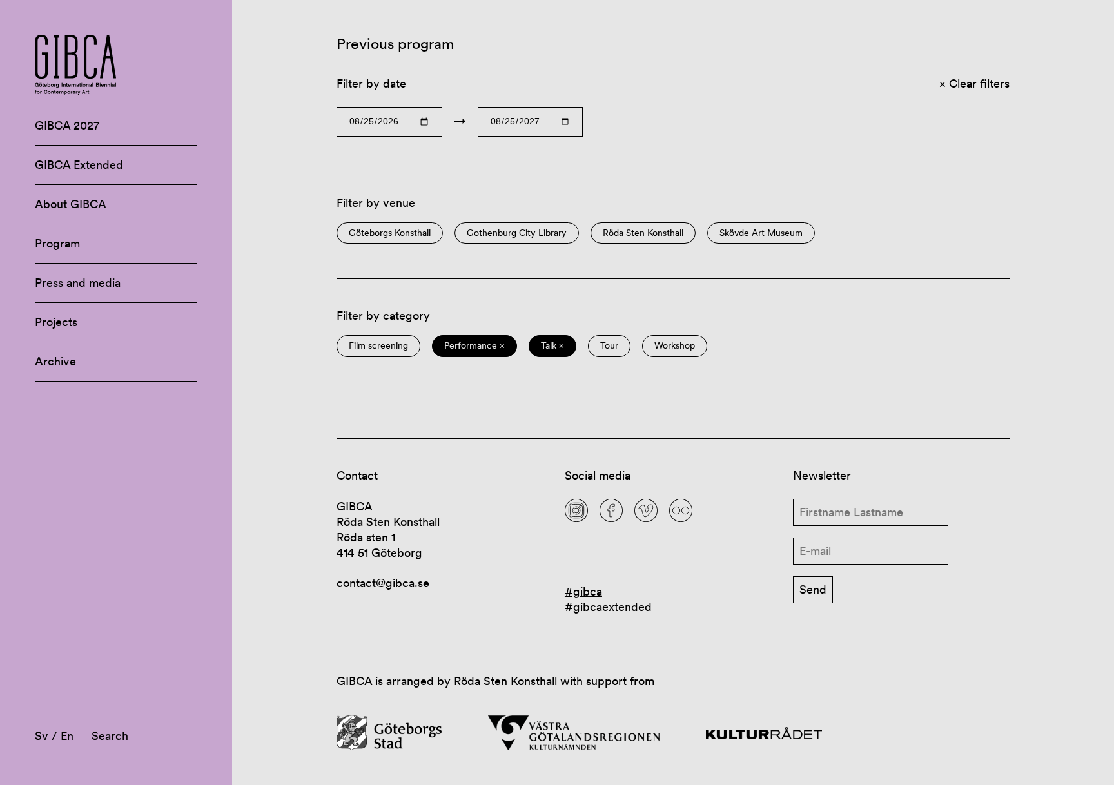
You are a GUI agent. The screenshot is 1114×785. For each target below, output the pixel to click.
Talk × (552, 345)
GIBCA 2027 (67, 125)
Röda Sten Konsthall (643, 233)
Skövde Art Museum (761, 233)
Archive (55, 361)
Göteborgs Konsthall (390, 233)
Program (57, 243)
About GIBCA (70, 204)
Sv (41, 735)
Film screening (378, 345)
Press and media (78, 282)
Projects (56, 322)
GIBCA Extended (79, 164)
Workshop (674, 345)
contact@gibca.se (383, 583)
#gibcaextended (608, 606)
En (67, 735)
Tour (609, 345)
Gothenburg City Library (517, 233)
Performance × (474, 345)
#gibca (583, 591)
